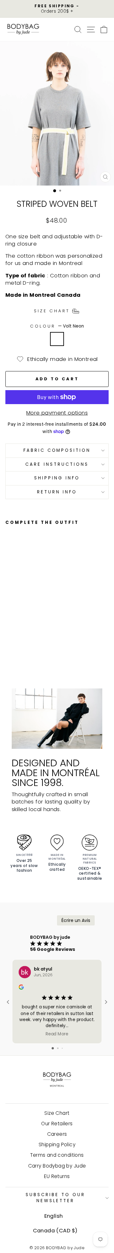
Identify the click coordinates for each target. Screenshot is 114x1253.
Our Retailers (57, 1123)
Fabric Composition (57, 450)
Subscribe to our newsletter (55, 1198)
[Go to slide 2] (58, 1048)
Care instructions (57, 464)
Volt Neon (57, 339)
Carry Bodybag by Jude (57, 1165)
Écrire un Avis (75, 920)
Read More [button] (57, 1034)
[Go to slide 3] (62, 1048)
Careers (57, 1134)
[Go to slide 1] (53, 1048)
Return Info (57, 492)
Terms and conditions (57, 1155)
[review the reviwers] (21, 988)
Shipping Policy (57, 1144)
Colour (57, 326)
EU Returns (57, 1176)
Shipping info (57, 478)
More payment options (57, 413)
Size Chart (56, 1113)
